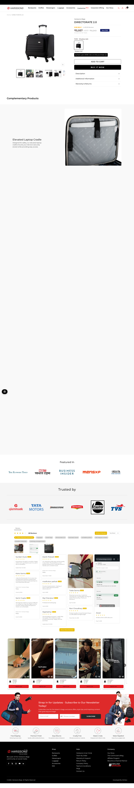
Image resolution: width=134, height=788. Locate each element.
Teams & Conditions (83, 766)
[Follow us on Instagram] (16, 763)
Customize (83, 8)
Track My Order (81, 755)
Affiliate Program (113, 758)
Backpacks (32, 8)
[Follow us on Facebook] (8, 763)
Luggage (60, 8)
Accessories (70, 8)
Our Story (109, 8)
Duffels (41, 8)
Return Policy (81, 761)
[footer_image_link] (21, 752)
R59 (53, 766)
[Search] (119, 8)
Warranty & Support (83, 758)
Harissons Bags (79, 19)
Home (9, 15)
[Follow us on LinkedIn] (23, 763)
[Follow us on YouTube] (19, 763)
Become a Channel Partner (117, 761)
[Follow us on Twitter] (12, 763)
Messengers (50, 8)
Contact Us (80, 771)
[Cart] (126, 8)
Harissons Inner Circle (84, 753)
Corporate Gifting (97, 8)
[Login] (122, 8)
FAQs (78, 768)
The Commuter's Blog (115, 755)
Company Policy (82, 763)
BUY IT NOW (97, 67)
